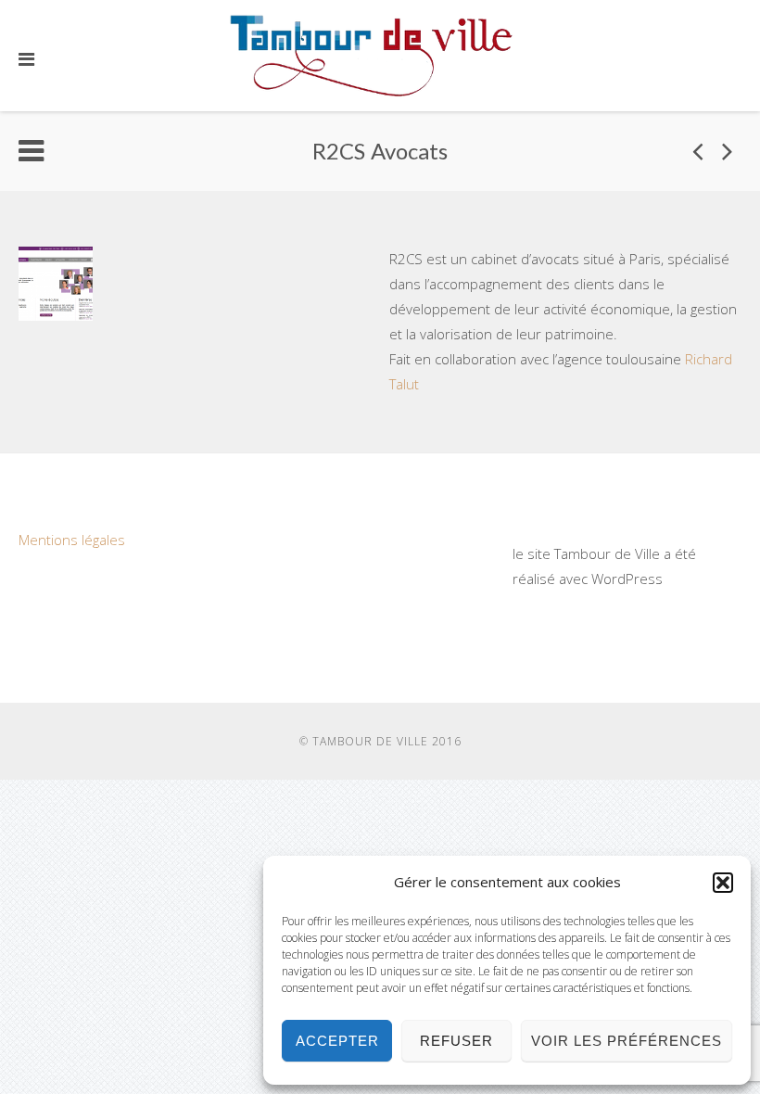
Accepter (337, 1041)
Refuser (456, 1041)
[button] (723, 882)
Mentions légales (72, 539)
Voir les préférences (626, 1041)
